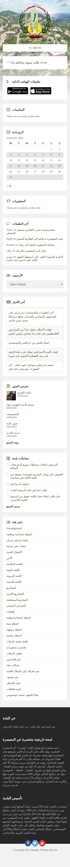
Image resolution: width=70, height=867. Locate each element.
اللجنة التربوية (14, 576)
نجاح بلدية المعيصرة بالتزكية (31, 250)
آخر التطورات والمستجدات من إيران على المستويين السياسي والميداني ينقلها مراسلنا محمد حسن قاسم (32, 315)
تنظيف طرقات (14, 653)
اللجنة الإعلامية (15, 564)
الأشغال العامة (14, 552)
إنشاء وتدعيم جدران (17, 540)
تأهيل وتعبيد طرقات (17, 641)
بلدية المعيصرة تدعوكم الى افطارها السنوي (39, 238)
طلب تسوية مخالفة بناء (25, 62)
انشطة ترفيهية (14, 629)
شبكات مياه (13, 665)
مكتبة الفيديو (24, 392)
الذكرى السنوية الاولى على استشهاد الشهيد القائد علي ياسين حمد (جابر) (35, 258)
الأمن (9, 558)
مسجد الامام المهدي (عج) (20, 404)
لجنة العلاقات (14, 689)
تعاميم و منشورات (16, 647)
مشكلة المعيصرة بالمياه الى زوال (37, 244)
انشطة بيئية (13, 623)
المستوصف (13, 414)
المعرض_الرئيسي (16, 605)
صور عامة (12, 423)
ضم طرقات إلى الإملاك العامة (23, 671)
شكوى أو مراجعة (19, 484)
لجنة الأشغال (13, 683)
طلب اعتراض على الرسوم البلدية (28, 490)
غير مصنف (12, 677)
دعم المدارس (14, 659)
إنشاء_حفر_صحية (16, 546)
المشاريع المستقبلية (17, 599)
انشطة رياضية (14, 635)
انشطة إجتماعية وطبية (19, 617)
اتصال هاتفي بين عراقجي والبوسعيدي (29, 341)
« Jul (9, 185)
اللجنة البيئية (13, 570)
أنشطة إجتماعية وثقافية (19, 534)
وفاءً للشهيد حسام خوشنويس (22, 695)
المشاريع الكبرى (15, 593)
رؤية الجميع (13, 442)
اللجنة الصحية (14, 581)
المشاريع (11, 587)
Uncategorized (14, 528)
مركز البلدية (13, 432)
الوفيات (11, 611)
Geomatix (34, 850)
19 (27, 166)
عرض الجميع (13, 506)
